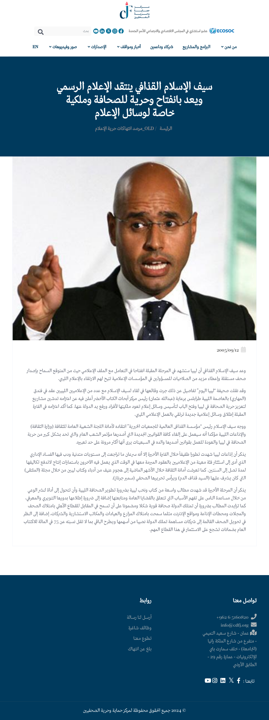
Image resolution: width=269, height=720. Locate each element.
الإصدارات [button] (98, 47)
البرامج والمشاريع (196, 47)
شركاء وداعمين (161, 47)
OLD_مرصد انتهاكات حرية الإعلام (124, 128)
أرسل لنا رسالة (139, 617)
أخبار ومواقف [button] (130, 47)
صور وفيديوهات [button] (64, 47)
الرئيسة (166, 128)
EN (35, 47)
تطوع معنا (142, 638)
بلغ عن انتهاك (140, 649)
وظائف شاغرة (140, 628)
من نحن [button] (230, 47)
